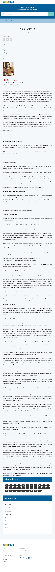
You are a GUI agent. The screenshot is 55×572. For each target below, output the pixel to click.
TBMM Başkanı (8, 511)
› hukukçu (5, 53)
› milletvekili (5, 45)
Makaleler (5, 559)
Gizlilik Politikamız (18, 568)
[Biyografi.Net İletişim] (8, 545)
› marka (4, 55)
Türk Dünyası (8, 514)
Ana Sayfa (5, 551)
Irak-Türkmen (8, 504)
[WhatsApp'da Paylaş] (11, 39)
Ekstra (4, 557)
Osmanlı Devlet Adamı (10, 508)
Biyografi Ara (8, 2)
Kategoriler (5, 553)
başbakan (7, 531)
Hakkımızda (5, 561)
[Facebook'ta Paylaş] (4, 39)
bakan (6, 527)
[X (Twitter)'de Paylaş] (7, 39)
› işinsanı (5, 49)
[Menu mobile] (53, 2)
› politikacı (5, 51)
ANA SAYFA (5, 20)
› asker (4, 47)
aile (6, 517)
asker (6, 524)
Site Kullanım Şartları (7, 568)
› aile (4, 57)
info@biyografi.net (26, 551)
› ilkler (4, 59)
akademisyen (8, 521)
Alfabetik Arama (7, 555)
